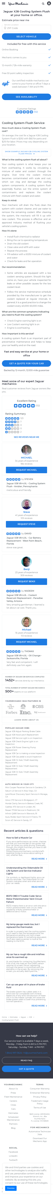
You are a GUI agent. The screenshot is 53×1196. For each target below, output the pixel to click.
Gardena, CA (40, 787)
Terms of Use (40, 1107)
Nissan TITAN (11, 810)
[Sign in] (49, 3)
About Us (13, 1088)
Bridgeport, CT (30, 800)
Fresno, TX (36, 817)
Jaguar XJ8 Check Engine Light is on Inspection (21, 742)
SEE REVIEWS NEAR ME (26, 437)
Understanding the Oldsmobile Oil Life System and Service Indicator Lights (24, 871)
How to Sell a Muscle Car (19, 838)
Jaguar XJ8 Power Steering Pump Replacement (20, 748)
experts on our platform (25, 692)
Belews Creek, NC (35, 803)
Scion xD (9, 820)
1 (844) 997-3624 (14, 1053)
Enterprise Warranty (40, 1093)
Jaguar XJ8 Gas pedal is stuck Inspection (23, 757)
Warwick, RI (31, 813)
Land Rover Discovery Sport (17, 794)
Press (13, 1093)
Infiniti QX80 (11, 813)
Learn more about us (26, 720)
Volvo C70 (9, 800)
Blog (13, 1128)
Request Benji (26, 581)
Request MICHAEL (26, 470)
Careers (13, 1101)
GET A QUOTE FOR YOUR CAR (26, 363)
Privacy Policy (39, 1097)
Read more (38, 859)
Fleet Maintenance (13, 1097)
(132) (35, 112)
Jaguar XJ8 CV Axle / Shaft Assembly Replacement (21, 761)
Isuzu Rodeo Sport (13, 817)
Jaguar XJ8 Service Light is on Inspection (23, 738)
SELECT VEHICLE (26, 36)
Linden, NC (31, 807)
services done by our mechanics (29, 681)
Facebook (13, 1152)
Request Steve (26, 524)
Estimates (13, 1113)
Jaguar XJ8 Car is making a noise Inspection (25, 753)
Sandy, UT (27, 820)
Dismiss (11, 1188)
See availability (26, 97)
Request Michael (26, 642)
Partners (13, 1124)
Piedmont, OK (33, 810)
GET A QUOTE (26, 1069)
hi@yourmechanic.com (36, 1053)
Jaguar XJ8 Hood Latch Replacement (22, 735)
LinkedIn (13, 1156)
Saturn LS (9, 791)
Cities (13, 1105)
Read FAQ (26, 1060)
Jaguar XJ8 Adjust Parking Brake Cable (22, 731)
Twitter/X (13, 1160)
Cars (13, 1109)
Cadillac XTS (10, 807)
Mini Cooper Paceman (15, 787)
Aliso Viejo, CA (30, 791)
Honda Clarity (11, 803)
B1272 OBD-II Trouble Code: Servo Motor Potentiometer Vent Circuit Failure (24, 899)
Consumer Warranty (40, 1088)
